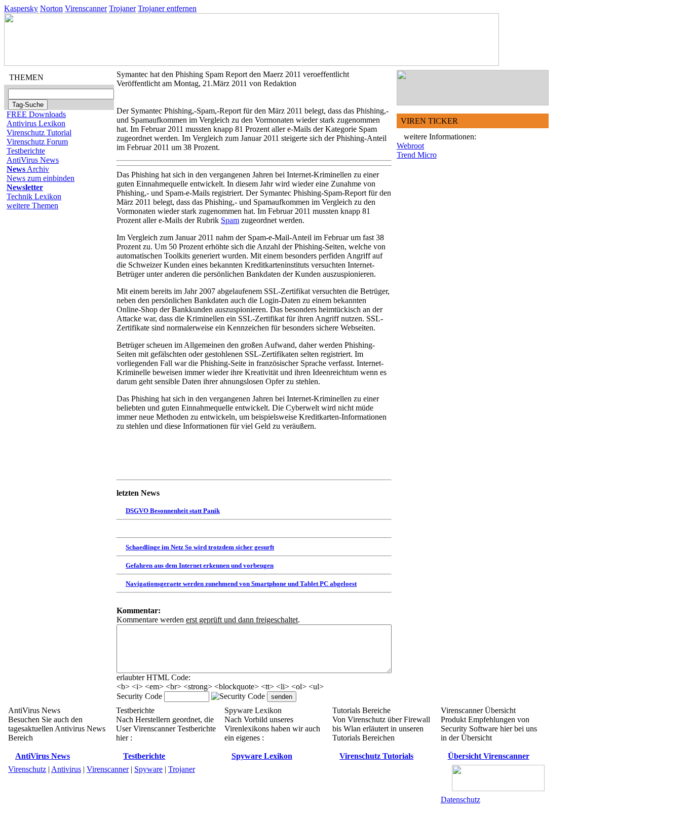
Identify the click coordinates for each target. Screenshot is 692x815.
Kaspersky (21, 8)
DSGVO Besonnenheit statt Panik (173, 510)
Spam (230, 220)
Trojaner (122, 8)
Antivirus (66, 769)
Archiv (28, 169)
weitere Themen (32, 205)
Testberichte (26, 150)
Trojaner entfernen (167, 8)
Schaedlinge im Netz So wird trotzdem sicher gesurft (200, 547)
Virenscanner (86, 8)
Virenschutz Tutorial (39, 132)
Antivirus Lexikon (36, 123)
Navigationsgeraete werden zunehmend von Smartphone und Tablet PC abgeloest (241, 583)
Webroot (410, 145)
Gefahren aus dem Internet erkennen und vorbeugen (200, 565)
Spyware (148, 769)
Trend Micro (417, 155)
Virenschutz (27, 769)
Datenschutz (460, 799)
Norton (51, 8)
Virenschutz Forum (37, 141)
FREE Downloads (36, 114)
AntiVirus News (33, 160)
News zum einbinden (40, 178)
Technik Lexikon (34, 196)
